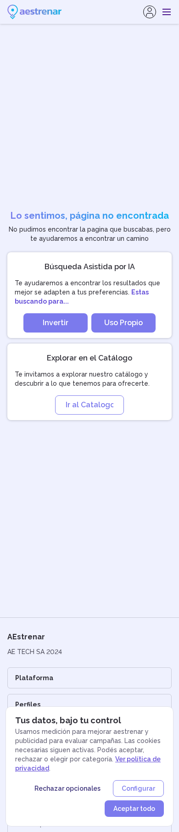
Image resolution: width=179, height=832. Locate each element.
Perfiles (27, 704)
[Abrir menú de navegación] (167, 12)
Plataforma (34, 678)
